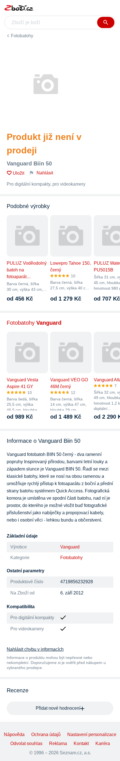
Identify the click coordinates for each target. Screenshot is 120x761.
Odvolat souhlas (26, 743)
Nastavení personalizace (91, 734)
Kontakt (81, 743)
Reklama (58, 743)
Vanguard (70, 547)
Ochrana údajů (46, 734)
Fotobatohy (22, 35)
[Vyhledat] (105, 22)
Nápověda (14, 734)
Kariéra (102, 743)
